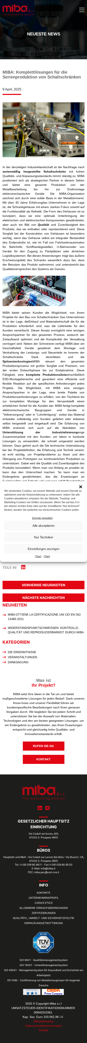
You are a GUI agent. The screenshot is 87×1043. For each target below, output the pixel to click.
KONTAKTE (43, 892)
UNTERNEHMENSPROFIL (44, 897)
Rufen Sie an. (43, 746)
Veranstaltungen (22, 657)
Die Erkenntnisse (22, 652)
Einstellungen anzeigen (43, 548)
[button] (81, 486)
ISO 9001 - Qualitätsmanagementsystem (44, 960)
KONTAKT (43, 759)
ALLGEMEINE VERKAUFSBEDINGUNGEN (43, 907)
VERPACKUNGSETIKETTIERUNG (43, 923)
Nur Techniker (43, 537)
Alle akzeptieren (43, 525)
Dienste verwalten (42, 518)
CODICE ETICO (44, 902)
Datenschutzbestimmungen (43, 1025)
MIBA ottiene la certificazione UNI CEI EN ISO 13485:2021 (44, 617)
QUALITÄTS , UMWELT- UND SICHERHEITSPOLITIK (43, 918)
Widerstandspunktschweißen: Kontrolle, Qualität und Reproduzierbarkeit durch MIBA (46, 630)
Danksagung (18, 662)
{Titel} (38, 556)
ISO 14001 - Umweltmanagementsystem (44, 965)
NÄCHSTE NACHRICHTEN (43, 598)
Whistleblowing (43, 1021)
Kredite (43, 1030)
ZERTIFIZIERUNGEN (44, 913)
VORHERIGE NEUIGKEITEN (43, 585)
